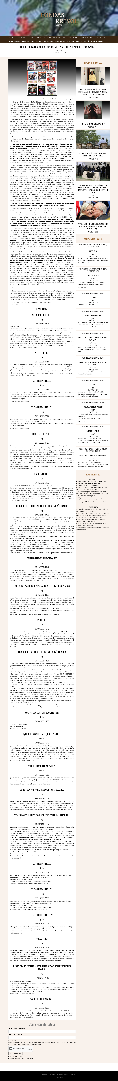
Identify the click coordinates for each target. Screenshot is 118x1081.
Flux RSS (73, 1074)
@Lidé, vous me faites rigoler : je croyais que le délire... (93, 363)
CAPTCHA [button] (12, 1040)
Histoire (50, 41)
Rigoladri (31, 41)
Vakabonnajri (41, 41)
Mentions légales (62, 1074)
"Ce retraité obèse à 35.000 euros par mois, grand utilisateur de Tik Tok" (93, 154)
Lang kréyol (30, 37)
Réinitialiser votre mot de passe (21, 1058)
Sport (57, 41)
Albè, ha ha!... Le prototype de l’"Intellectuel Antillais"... (93, 338)
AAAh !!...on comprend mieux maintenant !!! (93, 455)
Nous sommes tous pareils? (93, 407)
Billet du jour (14, 41)
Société (86, 41)
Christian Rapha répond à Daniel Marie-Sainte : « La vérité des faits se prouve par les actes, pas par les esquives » (92, 92)
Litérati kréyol (49, 37)
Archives (102, 37)
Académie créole (96, 41)
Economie (70, 41)
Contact (52, 1074)
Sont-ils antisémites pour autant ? (93, 124)
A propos (44, 1074)
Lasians (75, 37)
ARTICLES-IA (93, 251)
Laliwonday (20, 37)
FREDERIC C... (93, 384)
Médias (23, 41)
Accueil (12, 37)
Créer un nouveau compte (19, 1056)
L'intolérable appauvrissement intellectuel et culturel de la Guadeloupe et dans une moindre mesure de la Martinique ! (92, 515)
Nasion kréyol (61, 37)
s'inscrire (27, 302)
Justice (62, 41)
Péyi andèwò (83, 37)
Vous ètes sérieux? (93, 431)
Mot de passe (15, 1034)
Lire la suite (85, 262)
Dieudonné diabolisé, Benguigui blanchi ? (93, 481)
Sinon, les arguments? (93, 315)
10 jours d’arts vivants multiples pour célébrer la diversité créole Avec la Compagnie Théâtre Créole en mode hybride (92, 500)
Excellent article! (93, 275)
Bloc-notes (94, 37)
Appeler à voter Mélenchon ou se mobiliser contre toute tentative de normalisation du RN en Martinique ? (93, 226)
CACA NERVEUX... (93, 297)
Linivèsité (39, 37)
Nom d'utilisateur (16, 1028)
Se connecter (16, 302)
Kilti (69, 37)
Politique (78, 41)
